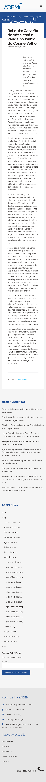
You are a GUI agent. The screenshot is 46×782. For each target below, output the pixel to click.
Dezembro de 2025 (12, 522)
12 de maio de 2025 (14, 582)
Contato (5, 761)
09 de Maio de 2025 (14, 577)
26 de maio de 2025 (14, 612)
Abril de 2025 (9, 627)
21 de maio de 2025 (14, 602)
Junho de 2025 (10, 552)
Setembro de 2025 (12, 537)
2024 (4, 646)
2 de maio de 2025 (13, 562)
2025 (4, 517)
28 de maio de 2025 (14, 617)
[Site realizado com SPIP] (40, 771)
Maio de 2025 (10, 557)
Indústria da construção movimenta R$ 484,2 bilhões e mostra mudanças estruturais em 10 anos (22, 479)
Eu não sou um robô (12, 657)
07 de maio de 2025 (14, 572)
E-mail (5, 662)
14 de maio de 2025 (14, 587)
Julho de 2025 (10, 547)
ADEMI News (7, 741)
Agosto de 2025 (10, 542)
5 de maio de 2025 (14, 567)
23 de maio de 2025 (14, 607)
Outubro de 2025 (11, 532)
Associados (7, 751)
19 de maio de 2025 (14, 597)
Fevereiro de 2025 (11, 636)
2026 (4, 512)
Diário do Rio (22, 379)
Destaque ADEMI (9, 756)
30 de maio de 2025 (14, 622)
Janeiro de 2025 (10, 641)
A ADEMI (6, 746)
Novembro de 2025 (12, 527)
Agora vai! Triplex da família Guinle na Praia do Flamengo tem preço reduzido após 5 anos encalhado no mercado (22, 452)
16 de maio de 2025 (14, 592)
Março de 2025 (10, 631)
